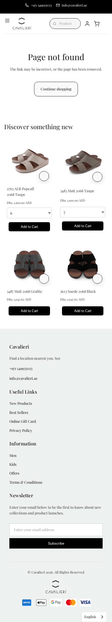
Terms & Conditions (25, 482)
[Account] (87, 24)
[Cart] (96, 24)
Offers (14, 473)
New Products (20, 403)
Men (12, 455)
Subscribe (56, 543)
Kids (12, 464)
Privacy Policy (20, 430)
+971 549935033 (20, 368)
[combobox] (94, 617)
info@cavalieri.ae (23, 378)
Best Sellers (18, 412)
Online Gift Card (22, 421)
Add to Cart (29, 227)
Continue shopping (56, 88)
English (90, 616)
